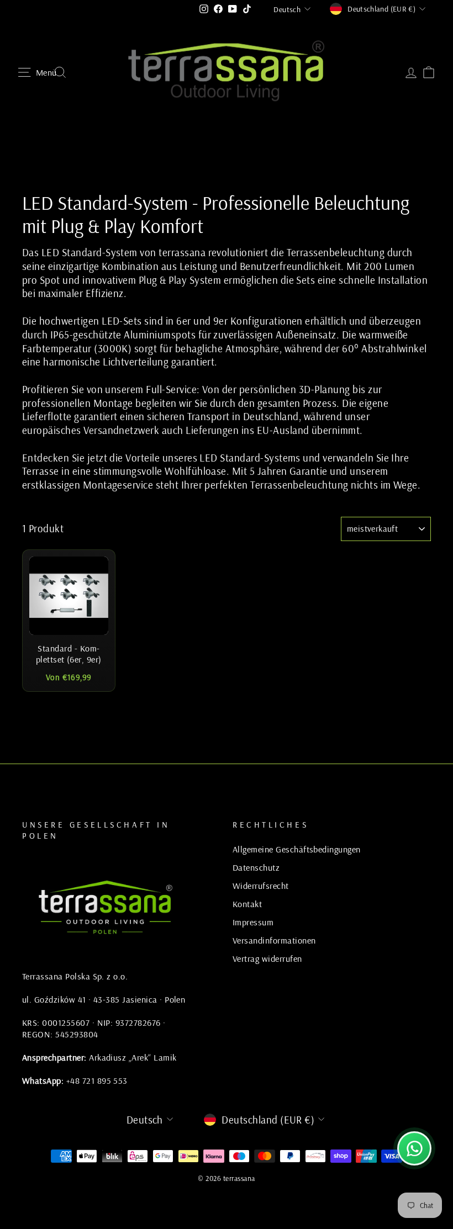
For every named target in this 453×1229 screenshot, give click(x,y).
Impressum (253, 922)
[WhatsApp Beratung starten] (414, 1148)
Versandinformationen (274, 940)
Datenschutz (256, 867)
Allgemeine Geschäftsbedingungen (297, 849)
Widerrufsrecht (261, 885)
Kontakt (247, 903)
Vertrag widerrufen (267, 958)
